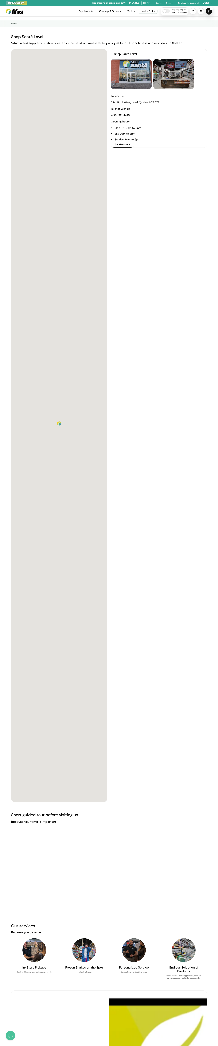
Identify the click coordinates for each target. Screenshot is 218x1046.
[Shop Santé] (14, 11)
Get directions (122, 144)
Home (14, 23)
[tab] (159, 54)
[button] (174, 11)
